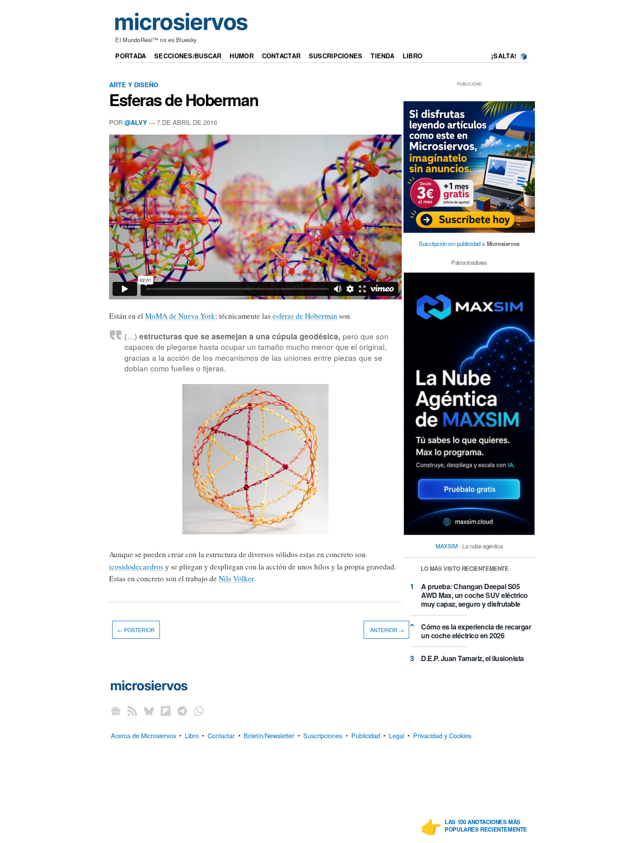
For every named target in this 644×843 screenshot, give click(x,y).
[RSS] (132, 710)
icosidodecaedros (136, 567)
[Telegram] (182, 710)
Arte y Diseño (133, 84)
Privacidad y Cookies (442, 735)
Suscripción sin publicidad (450, 243)
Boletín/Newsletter (269, 735)
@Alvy (135, 122)
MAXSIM (446, 546)
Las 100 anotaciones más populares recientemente (486, 825)
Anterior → (386, 629)
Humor (241, 55)
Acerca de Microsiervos (143, 735)
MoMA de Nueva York (180, 316)
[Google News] (115, 710)
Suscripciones (336, 55)
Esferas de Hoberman (183, 99)
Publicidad (365, 735)
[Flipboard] (165, 710)
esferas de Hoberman (304, 316)
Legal (396, 735)
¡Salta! (504, 55)
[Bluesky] (149, 710)
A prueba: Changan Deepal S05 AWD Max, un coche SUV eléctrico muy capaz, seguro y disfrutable (474, 595)
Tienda (382, 55)
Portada (130, 55)
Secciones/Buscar (188, 55)
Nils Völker (236, 578)
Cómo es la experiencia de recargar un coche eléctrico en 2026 (476, 631)
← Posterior (136, 629)
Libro (412, 55)
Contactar (281, 55)
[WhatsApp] (199, 710)
